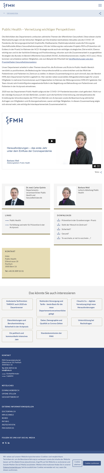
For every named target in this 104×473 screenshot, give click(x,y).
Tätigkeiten (12, 13)
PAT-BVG (5, 421)
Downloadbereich (10, 390)
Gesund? (65, 233)
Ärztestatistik (8, 425)
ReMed (5, 418)
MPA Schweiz (8, 415)
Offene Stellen (9, 394)
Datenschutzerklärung (12, 467)
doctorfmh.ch (9, 411)
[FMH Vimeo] (3, 443)
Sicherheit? (66, 229)
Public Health (15, 220)
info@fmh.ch (7, 370)
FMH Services (8, 428)
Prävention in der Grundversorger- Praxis (79, 220)
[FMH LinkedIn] (8, 443)
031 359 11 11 (11, 368)
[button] (18, 470)
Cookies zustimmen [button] (92, 463)
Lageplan (9, 376)
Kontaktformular (12, 374)
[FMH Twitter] (6, 443)
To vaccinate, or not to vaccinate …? (76, 238)
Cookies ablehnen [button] (77, 463)
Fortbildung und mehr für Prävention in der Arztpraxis (27, 226)
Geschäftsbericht (10, 397)
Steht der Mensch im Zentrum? (74, 225)
